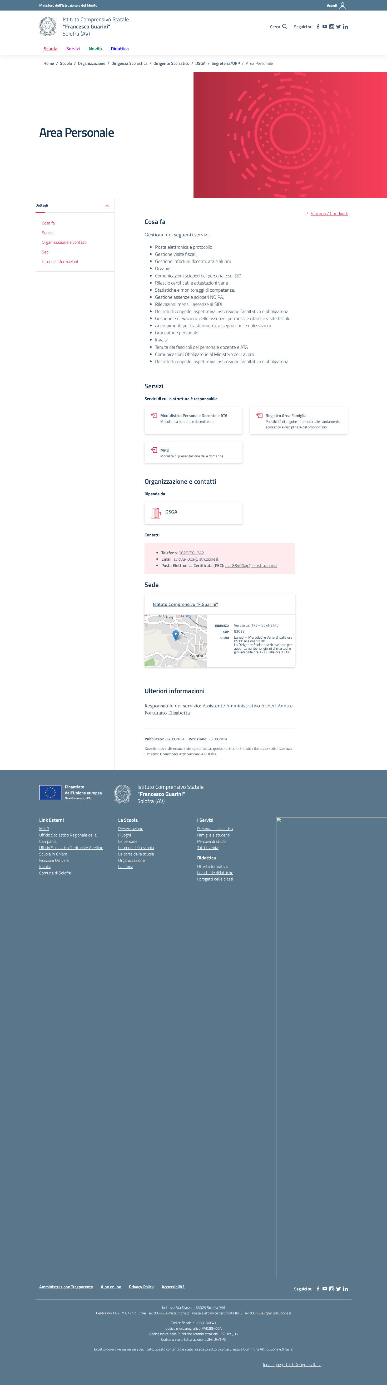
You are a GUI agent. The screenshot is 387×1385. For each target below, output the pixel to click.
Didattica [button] (120, 48)
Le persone (127, 841)
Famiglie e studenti (213, 835)
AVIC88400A (212, 1328)
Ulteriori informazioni (60, 262)
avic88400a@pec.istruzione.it (251, 565)
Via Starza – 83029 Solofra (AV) (200, 1307)
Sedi (45, 252)
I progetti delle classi (215, 879)
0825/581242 (191, 553)
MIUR (44, 828)
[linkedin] (345, 26)
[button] (75, 205)
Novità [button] (95, 48)
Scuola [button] (50, 48)
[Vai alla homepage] (47, 26)
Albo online (111, 1287)
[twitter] (338, 26)
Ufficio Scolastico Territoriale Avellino (71, 847)
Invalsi (45, 866)
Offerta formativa (212, 866)
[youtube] (324, 26)
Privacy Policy (141, 1287)
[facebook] (318, 26)
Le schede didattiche (215, 872)
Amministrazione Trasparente (66, 1287)
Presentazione (130, 828)
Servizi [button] (73, 48)
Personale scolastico (215, 828)
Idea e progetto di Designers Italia (292, 1364)
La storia (125, 866)
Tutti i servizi (208, 847)
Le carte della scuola (136, 854)
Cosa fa (48, 223)
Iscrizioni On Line (54, 860)
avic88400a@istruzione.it (196, 559)
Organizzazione (131, 860)
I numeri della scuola (136, 847)
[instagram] (331, 26)
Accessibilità (173, 1287)
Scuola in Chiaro (53, 854)
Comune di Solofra (55, 873)
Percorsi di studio (211, 841)
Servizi (47, 232)
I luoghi (124, 835)
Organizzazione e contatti (64, 242)
